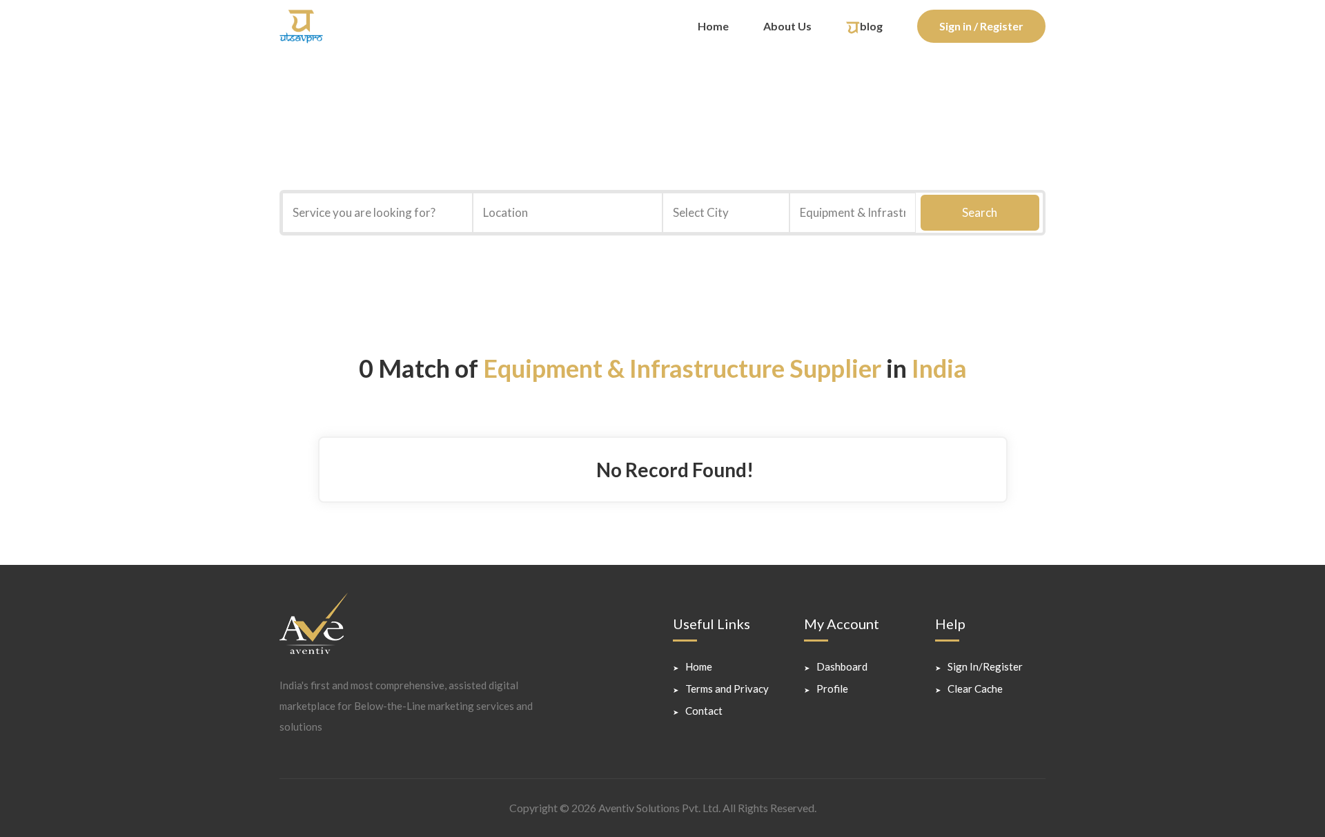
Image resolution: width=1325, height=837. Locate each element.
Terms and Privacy (727, 688)
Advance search (993, 253)
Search (979, 212)
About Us (787, 25)
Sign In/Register (985, 666)
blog (871, 25)
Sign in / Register (981, 25)
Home (713, 25)
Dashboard (841, 666)
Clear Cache (975, 688)
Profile (832, 688)
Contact (704, 710)
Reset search (898, 253)
